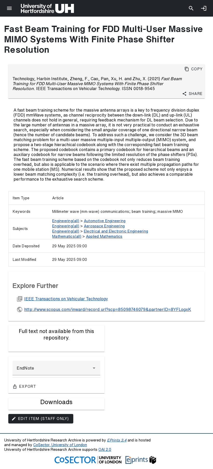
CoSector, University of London (60, 445)
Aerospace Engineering (104, 226)
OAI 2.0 (104, 449)
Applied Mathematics (104, 236)
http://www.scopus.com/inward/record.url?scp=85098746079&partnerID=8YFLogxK (107, 309)
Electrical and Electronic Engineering (116, 231)
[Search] (191, 8)
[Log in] (203, 8)
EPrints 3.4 (117, 440)
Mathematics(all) (66, 236)
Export (27, 386)
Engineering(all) (65, 221)
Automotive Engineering (105, 221)
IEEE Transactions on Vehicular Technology (66, 299)
